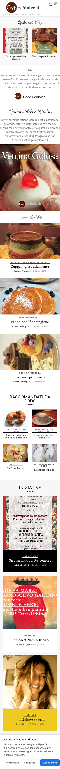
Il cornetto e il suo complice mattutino (16, 436)
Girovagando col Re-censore (16, 57)
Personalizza (12, 762)
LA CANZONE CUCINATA (30, 640)
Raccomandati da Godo (16, 430)
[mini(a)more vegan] (30, 682)
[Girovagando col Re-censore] (15, 40)
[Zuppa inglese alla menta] (44, 40)
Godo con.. (30, 636)
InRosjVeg (30, 715)
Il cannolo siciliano (44, 469)
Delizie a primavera (30, 377)
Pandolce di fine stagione (30, 322)
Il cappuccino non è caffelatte (44, 436)
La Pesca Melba (15, 468)
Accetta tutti (50, 762)
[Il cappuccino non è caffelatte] (44, 418)
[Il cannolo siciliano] (44, 453)
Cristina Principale (22, 270)
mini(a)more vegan (30, 719)
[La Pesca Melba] (15, 453)
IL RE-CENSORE (15, 52)
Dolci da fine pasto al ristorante (44, 50)
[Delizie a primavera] (30, 352)
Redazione (20, 723)
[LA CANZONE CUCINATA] (30, 602)
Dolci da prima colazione (44, 430)
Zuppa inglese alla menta (44, 56)
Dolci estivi (16, 464)
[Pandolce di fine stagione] (30, 296)
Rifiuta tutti (30, 762)
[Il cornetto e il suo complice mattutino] (15, 418)
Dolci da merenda (30, 317)
